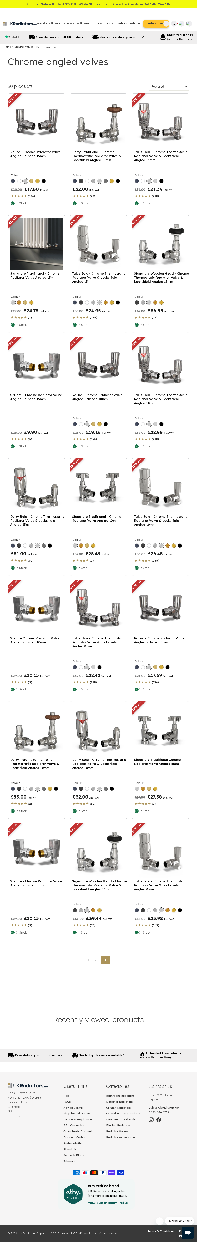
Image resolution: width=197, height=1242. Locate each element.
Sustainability (72, 1143)
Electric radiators (77, 23)
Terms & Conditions (161, 1231)
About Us (69, 1149)
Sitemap (69, 1161)
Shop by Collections (77, 1113)
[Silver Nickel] (93, 181)
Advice (135, 23)
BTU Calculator (73, 1125)
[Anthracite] (13, 181)
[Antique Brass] (19, 302)
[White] (19, 181)
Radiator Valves (117, 1131)
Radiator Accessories (121, 1137)
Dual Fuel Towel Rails (121, 1119)
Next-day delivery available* (103, 37)
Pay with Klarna (74, 1155)
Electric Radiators (118, 1125)
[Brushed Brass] (31, 181)
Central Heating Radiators (124, 1113)
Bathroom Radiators (120, 1096)
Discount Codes (74, 1137)
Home (8, 46)
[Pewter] (106, 181)
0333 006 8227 (159, 1112)
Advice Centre (73, 1107)
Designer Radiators (119, 1102)
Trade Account (156, 23)
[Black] (44, 181)
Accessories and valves (110, 23)
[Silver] (155, 181)
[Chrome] (25, 181)
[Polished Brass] (37, 181)
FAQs (67, 1102)
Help (66, 1096)
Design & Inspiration (77, 1119)
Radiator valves (24, 46)
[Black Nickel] (81, 181)
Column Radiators (118, 1107)
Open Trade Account (77, 1131)
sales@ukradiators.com (165, 1107)
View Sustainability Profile (108, 1203)
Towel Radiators (48, 23)
